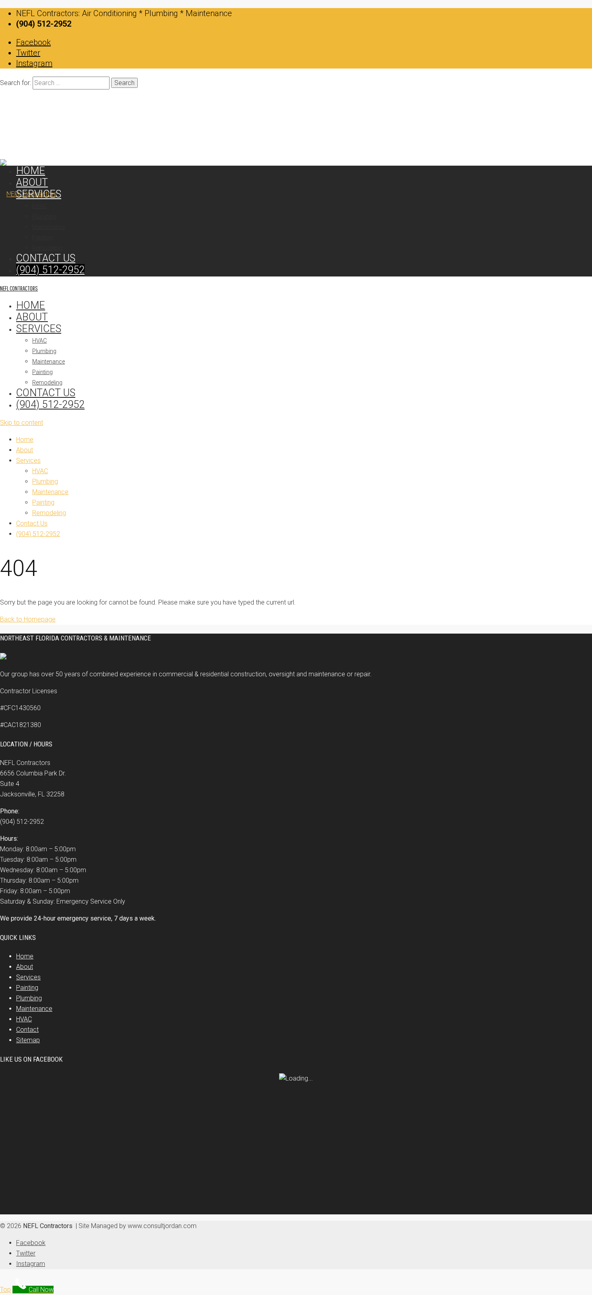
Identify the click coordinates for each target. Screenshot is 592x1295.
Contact (27, 1029)
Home (30, 305)
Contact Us (45, 393)
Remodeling (47, 382)
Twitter (28, 53)
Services (38, 329)
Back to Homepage (28, 619)
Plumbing (44, 351)
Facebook (33, 42)
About (32, 317)
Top (5, 1289)
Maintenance (48, 361)
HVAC (39, 340)
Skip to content (21, 422)
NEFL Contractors (19, 288)
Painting (42, 372)
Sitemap (28, 1040)
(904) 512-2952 (50, 404)
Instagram (34, 63)
